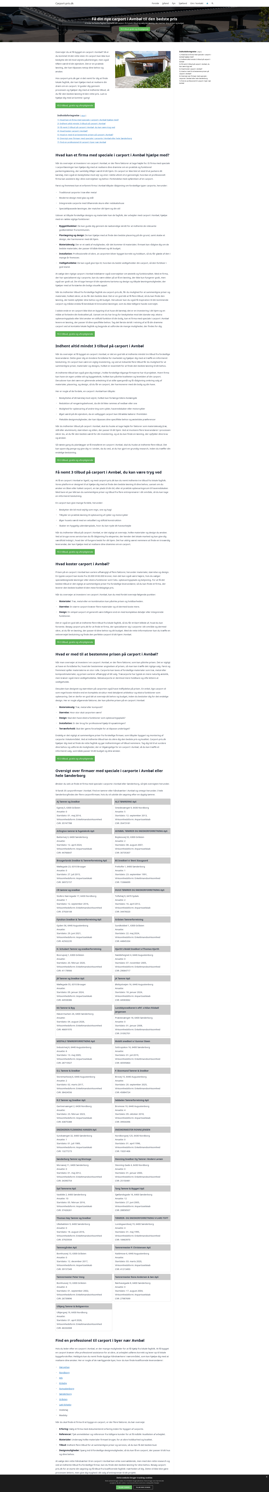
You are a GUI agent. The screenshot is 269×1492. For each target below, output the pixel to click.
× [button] (266, 1477)
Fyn (173, 3)
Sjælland (183, 3)
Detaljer (156, 1483)
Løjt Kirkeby (65, 1404)
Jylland (165, 3)
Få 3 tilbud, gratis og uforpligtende (134, 29)
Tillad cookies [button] (124, 1487)
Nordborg (64, 1372)
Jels (61, 1377)
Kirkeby (63, 1383)
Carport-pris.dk (64, 3)
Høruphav (64, 1367)
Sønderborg (65, 1393)
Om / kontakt (196, 3)
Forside (155, 3)
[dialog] (134, 1483)
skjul (83, 115)
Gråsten (63, 1399)
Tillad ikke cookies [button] (143, 1487)
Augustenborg (66, 1388)
